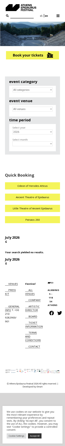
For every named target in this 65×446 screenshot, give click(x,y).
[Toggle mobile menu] (58, 15)
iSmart (39, 386)
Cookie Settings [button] (16, 435)
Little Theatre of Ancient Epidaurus (32, 208)
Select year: (19, 127)
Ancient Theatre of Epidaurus (32, 197)
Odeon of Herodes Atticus (32, 185)
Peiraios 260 (32, 219)
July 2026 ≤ (12, 239)
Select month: (20, 139)
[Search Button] (7, 16)
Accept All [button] (35, 435)
